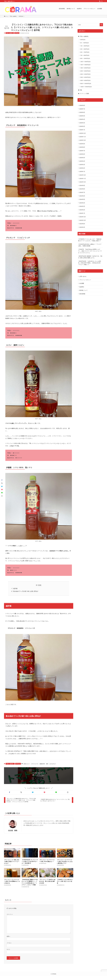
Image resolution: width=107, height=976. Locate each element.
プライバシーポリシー (85, 280)
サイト (8, 949)
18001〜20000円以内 (85, 68)
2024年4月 (82, 203)
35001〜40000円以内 (85, 77)
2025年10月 (82, 140)
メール (9, 943)
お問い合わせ (82, 276)
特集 (81, 90)
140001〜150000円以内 (86, 86)
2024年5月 (82, 199)
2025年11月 (82, 136)
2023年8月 (82, 223)
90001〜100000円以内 (85, 83)
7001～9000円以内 (84, 55)
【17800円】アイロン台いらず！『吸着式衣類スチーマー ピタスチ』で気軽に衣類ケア (89, 240)
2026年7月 (82, 109)
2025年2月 (82, 168)
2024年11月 (82, 178)
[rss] (100, 1)
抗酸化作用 (42, 763)
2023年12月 (82, 217)
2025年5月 (82, 157)
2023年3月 (82, 227)
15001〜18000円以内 (85, 64)
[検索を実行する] (101, 24)
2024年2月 (82, 210)
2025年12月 (82, 133)
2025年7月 (82, 150)
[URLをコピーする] (67, 792)
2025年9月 (82, 143)
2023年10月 (82, 220)
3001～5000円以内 (84, 49)
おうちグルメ (53, 763)
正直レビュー (27, 763)
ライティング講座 (84, 93)
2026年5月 (82, 116)
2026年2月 (82, 126)
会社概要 (81, 283)
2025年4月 (82, 161)
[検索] (102, 1)
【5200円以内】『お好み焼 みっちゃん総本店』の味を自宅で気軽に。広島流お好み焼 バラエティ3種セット (90, 262)
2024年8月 (82, 189)
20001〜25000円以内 (85, 71)
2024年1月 (82, 213)
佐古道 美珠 (12, 830)
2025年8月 (82, 147)
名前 (8, 936)
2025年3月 (82, 164)
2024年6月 (82, 196)
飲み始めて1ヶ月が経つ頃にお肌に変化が (25, 591)
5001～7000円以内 (84, 52)
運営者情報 (82, 294)
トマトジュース (34, 763)
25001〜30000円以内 (85, 74)
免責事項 (81, 287)
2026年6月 (82, 112)
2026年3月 (82, 123)
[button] (9, 792)
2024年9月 (82, 185)
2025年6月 (82, 154)
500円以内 (17, 33)
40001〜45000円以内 (85, 80)
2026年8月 (82, 105)
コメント (9, 914)
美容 (47, 763)
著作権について (83, 290)
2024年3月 (82, 206)
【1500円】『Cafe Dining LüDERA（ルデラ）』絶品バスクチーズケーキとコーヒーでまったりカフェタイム (90, 250)
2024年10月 (82, 182)
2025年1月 (82, 171)
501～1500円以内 (84, 43)
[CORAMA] (20, 9)
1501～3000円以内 (84, 46)
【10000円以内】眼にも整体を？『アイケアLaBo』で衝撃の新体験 (89, 245)
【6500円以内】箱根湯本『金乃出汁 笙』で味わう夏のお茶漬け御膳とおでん (90, 257)
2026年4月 (82, 119)
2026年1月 (82, 130)
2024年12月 (82, 175)
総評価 (15, 588)
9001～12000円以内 (85, 58)
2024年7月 (82, 192)
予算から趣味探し (9, 33)
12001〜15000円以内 (85, 61)
